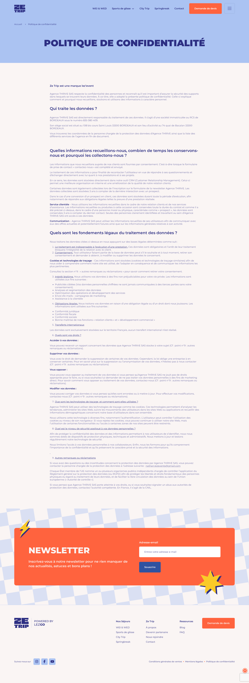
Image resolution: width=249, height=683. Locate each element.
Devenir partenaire (157, 632)
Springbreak (162, 8)
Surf (117, 20)
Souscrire (149, 567)
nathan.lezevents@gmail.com (163, 466)
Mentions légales (194, 661)
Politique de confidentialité (220, 661)
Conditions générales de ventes (165, 661)
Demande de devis (205, 8)
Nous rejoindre (154, 637)
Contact (179, 8)
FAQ (182, 632)
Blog (182, 627)
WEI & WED (99, 8)
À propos (151, 627)
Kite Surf (120, 26)
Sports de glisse (125, 632)
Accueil (18, 24)
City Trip (144, 8)
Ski (117, 14)
